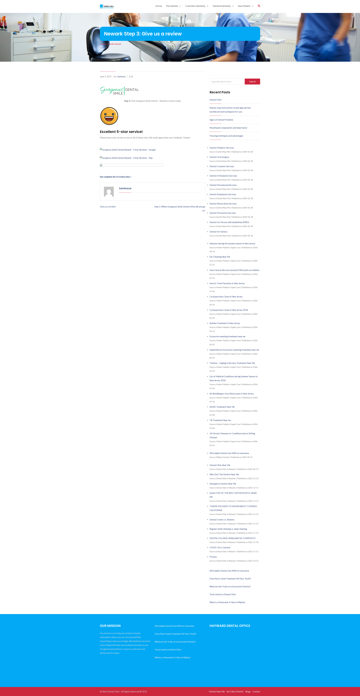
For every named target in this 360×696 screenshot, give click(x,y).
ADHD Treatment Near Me (222, 407)
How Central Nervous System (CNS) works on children (234, 270)
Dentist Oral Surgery (219, 157)
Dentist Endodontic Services (223, 194)
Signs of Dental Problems (221, 119)
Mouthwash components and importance (228, 127)
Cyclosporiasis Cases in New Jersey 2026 (229, 310)
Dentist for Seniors (219, 231)
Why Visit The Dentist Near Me (224, 474)
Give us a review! (108, 206)
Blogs (248, 691)
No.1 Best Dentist (235, 691)
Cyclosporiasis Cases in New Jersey (226, 296)
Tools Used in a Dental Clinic (223, 594)
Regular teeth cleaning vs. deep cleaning (228, 529)
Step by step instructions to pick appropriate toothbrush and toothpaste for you (230, 109)
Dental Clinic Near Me (220, 465)
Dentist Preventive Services (223, 213)
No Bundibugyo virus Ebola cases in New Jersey (232, 393)
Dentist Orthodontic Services (223, 175)
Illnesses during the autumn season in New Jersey (232, 243)
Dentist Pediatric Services (222, 147)
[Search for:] (235, 81)
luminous (121, 76)
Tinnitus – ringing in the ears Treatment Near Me (232, 363)
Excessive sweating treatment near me (227, 336)
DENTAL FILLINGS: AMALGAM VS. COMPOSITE (233, 538)
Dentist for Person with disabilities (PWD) (229, 222)
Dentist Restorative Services (223, 203)
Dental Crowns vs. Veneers (222, 519)
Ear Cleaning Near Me (220, 256)
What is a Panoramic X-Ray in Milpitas (227, 602)
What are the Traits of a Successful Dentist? (230, 586)
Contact (256, 691)
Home (159, 6)
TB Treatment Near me (220, 420)
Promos (213, 556)
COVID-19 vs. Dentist (220, 547)
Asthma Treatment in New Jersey (225, 323)
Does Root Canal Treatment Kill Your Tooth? (230, 578)
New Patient (244, 6)
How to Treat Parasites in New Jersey (227, 283)
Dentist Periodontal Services (223, 185)
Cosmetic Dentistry (195, 6)
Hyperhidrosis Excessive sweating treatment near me (234, 349)
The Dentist (172, 6)
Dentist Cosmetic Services (222, 166)
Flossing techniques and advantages (226, 135)
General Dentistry (222, 6)
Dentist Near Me (217, 691)
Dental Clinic (216, 99)
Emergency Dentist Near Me (223, 483)
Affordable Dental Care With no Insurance (229, 453)
